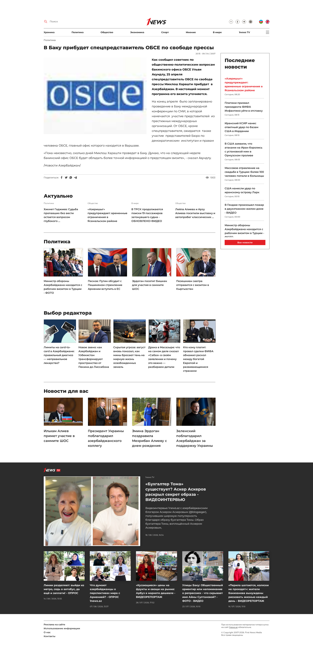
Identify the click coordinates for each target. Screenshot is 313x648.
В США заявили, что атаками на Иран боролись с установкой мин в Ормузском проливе (243, 149)
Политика (77, 32)
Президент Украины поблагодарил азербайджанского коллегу (106, 438)
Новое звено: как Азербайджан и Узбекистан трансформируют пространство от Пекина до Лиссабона (93, 357)
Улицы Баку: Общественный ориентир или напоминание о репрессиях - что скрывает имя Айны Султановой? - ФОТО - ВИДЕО (202, 593)
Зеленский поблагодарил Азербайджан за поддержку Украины (194, 438)
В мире (217, 32)
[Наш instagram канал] (251, 22)
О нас (47, 632)
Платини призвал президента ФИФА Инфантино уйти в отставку (244, 106)
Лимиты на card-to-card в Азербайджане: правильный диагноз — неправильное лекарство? (59, 355)
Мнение (191, 32)
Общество (107, 32)
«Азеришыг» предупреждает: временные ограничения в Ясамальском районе (107, 215)
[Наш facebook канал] (237, 22)
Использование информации (62, 628)
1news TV (244, 32)
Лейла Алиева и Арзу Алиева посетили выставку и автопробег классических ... (195, 213)
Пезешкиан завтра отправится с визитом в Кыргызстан (192, 285)
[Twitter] (66, 177)
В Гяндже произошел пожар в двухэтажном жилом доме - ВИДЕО (244, 208)
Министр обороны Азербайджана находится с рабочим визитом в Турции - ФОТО (63, 287)
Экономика (137, 32)
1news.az (233, 627)
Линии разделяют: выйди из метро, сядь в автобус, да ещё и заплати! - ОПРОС (64, 589)
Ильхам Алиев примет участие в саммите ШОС (59, 436)
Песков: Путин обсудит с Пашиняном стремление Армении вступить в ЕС (105, 285)
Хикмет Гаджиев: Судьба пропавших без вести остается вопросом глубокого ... (61, 215)
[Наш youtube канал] (231, 22)
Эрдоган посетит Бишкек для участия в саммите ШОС (149, 285)
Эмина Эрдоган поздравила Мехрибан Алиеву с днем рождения (149, 438)
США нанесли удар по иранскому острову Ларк (242, 190)
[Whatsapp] (70, 177)
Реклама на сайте (54, 624)
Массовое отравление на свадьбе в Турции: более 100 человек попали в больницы (244, 171)
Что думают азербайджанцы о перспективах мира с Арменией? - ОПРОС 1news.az (105, 593)
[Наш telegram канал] (244, 22)
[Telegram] (75, 177)
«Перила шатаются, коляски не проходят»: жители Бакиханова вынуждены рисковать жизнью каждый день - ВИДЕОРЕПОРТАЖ (248, 593)
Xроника (49, 32)
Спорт (165, 32)
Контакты (49, 636)
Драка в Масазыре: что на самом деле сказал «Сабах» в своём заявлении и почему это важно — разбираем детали (164, 357)
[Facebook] (61, 177)
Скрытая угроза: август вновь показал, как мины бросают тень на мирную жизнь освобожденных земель (129, 357)
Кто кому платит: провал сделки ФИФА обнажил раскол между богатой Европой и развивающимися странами (198, 359)
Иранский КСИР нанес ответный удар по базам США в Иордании (241, 127)
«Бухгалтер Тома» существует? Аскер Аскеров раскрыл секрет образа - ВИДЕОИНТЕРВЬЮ (175, 492)
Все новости (245, 242)
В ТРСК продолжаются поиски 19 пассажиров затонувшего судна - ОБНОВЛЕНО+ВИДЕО (147, 215)
